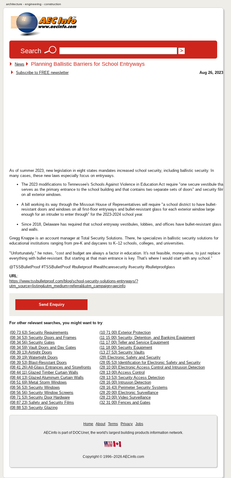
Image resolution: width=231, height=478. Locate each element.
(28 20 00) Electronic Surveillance (129, 392)
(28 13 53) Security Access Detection (132, 377)
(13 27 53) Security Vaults (122, 352)
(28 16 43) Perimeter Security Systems (134, 387)
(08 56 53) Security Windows (35, 387)
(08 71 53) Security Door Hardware (40, 397)
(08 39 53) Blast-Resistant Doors (38, 362)
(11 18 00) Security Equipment (126, 347)
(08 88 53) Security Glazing (33, 407)
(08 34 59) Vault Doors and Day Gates (43, 347)
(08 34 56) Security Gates (32, 342)
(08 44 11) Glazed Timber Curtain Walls (44, 372)
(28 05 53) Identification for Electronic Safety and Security (150, 362)
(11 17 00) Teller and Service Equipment (134, 342)
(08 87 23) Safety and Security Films (42, 402)
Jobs (139, 424)
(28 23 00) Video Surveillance (125, 397)
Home (88, 424)
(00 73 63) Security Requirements (39, 332)
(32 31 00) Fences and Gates (125, 402)
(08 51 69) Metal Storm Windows (38, 382)
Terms (113, 424)
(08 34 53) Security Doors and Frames (43, 337)
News (19, 64)
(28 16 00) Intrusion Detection (125, 382)
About (100, 424)
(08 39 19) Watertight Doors (34, 357)
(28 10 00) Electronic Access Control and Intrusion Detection (152, 367)
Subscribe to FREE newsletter (42, 72)
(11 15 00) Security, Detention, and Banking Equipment (147, 337)
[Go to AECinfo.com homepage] (43, 35)
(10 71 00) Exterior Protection (125, 332)
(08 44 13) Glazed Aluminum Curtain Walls (47, 377)
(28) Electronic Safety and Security (130, 357)
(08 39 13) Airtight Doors (31, 352)
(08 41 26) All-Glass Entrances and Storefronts (50, 367)
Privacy (127, 424)
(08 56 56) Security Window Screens (41, 392)
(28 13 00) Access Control (122, 372)
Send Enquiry (51, 304)
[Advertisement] (61, 120)
